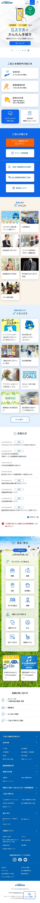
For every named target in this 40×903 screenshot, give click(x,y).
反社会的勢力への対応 (7, 873)
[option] (20, 26)
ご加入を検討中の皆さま (11, 736)
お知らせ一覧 (34, 517)
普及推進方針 (24, 873)
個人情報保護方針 (26, 870)
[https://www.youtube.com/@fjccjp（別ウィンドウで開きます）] (25, 859)
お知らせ (3, 867)
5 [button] (22, 50)
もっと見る (19, 419)
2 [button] (16, 50)
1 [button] (14, 50)
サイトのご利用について (8, 876)
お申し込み (27, 3)
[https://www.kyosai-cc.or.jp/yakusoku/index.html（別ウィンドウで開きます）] (20, 26)
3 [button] (18, 50)
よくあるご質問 (25, 867)
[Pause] (28, 50)
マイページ (32, 3)
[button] (20, 419)
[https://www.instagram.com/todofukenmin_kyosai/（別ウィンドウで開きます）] (14, 859)
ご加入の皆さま (8, 794)
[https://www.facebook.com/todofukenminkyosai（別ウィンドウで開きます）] (20, 859)
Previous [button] (12, 50)
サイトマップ (4, 870)
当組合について (8, 830)
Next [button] (25, 50)
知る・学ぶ (6, 813)
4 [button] (20, 50)
